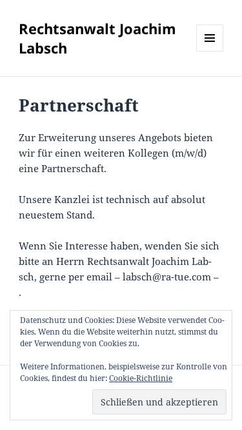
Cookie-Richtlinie (140, 378)
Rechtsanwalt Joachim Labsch (97, 38)
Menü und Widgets (210, 51)
